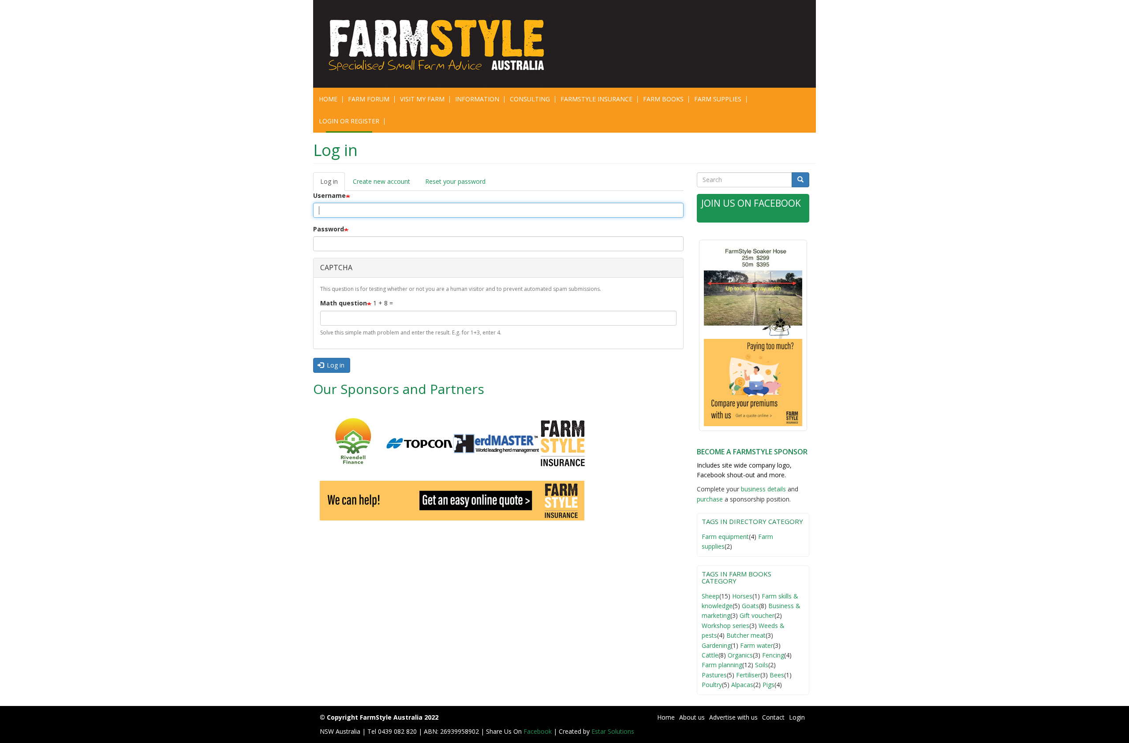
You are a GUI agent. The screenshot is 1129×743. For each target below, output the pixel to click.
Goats (750, 606)
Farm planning (722, 665)
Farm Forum (368, 99)
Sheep (710, 596)
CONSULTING (530, 99)
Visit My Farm (422, 99)
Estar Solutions (612, 731)
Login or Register (349, 121)
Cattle (710, 655)
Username (329, 195)
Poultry (712, 684)
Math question (343, 303)
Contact (773, 717)
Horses (742, 596)
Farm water (756, 645)
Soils (761, 665)
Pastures (714, 675)
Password (328, 229)
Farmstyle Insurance (596, 99)
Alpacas (742, 684)
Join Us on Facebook (751, 203)
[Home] (442, 44)
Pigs (768, 684)
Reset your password (455, 181)
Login (797, 717)
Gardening (716, 645)
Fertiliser (748, 675)
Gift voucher (757, 615)
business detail (762, 489)
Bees (777, 675)
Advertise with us (733, 717)
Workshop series (725, 625)
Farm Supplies (717, 99)
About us (692, 717)
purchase (710, 499)
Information (477, 99)
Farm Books (663, 99)
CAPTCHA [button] (336, 267)
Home (328, 99)
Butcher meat (746, 635)
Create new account (381, 181)
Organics (740, 655)
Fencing (773, 655)
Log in (332, 184)
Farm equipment (725, 536)
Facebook (538, 731)
